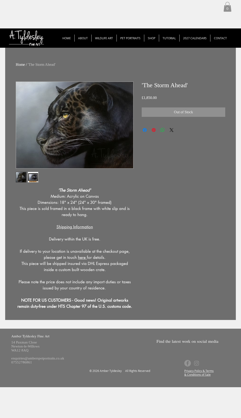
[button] (227, 7)
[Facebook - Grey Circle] (187, 363)
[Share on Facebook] (145, 130)
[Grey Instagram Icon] (196, 363)
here (82, 257)
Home (20, 65)
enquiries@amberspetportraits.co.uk (37, 358)
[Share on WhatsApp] (162, 130)
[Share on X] (171, 130)
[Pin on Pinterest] (154, 130)
